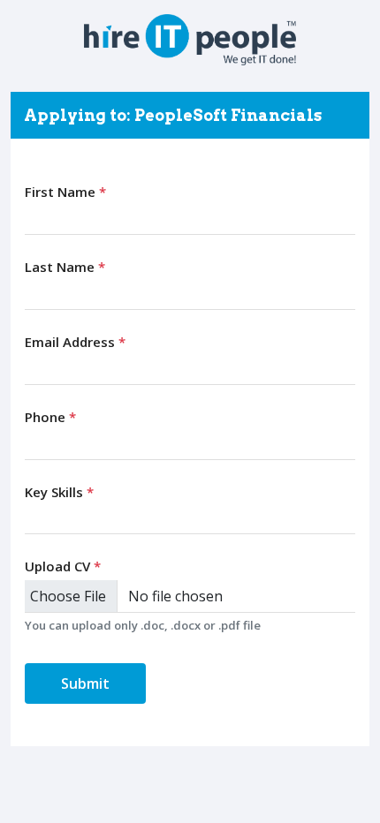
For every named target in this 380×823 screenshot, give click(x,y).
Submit (85, 683)
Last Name (65, 267)
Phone (50, 417)
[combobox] (190, 518)
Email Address (75, 342)
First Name (65, 191)
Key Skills (59, 492)
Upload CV (63, 566)
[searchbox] (34, 517)
